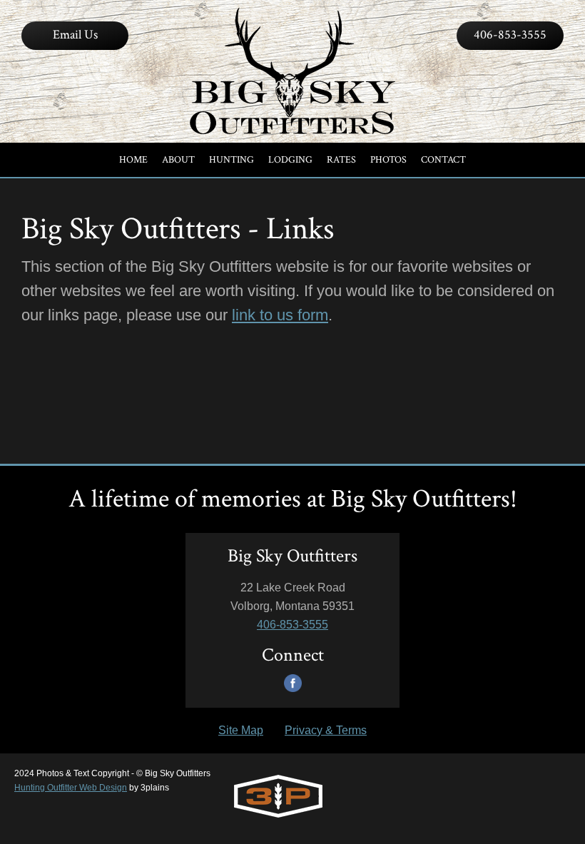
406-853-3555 (510, 34)
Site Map (240, 730)
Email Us (75, 34)
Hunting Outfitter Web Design (70, 788)
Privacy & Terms (326, 730)
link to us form (280, 315)
